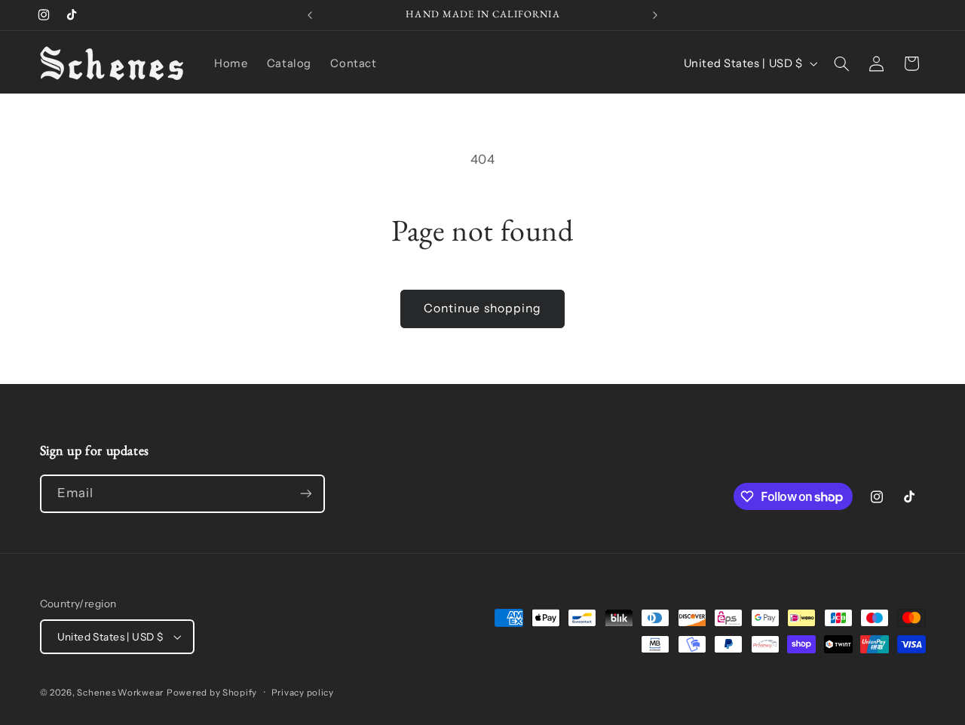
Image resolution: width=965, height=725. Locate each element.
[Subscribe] (305, 494)
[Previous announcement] (309, 15)
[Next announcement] (655, 15)
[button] (841, 63)
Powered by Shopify (212, 692)
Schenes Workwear (120, 692)
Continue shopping (482, 308)
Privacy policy (302, 692)
